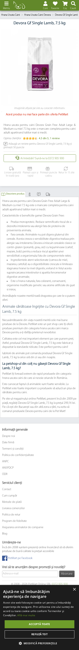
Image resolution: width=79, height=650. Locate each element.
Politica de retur (11, 514)
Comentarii (39, 195)
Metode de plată (11, 502)
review (55, 138)
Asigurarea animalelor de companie (22, 527)
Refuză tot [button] (39, 634)
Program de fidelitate (14, 521)
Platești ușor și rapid (30, 174)
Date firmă (8, 442)
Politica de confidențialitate (18, 455)
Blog (4, 533)
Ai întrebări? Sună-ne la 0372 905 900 (42, 158)
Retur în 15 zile (66, 172)
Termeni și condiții (13, 448)
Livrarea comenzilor (13, 508)
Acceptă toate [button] (39, 624)
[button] (39, 643)
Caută (73, 8)
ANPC (5, 461)
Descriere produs (15, 194)
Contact (6, 489)
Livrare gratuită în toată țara (12, 174)
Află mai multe (26, 615)
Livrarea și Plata (48, 195)
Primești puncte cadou (48, 174)
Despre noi (8, 436)
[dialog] (39, 617)
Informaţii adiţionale (30, 195)
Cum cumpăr (9, 495)
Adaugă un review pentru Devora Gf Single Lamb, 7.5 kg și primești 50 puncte (38, 145)
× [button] (74, 589)
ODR (4, 474)
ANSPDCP (8, 467)
